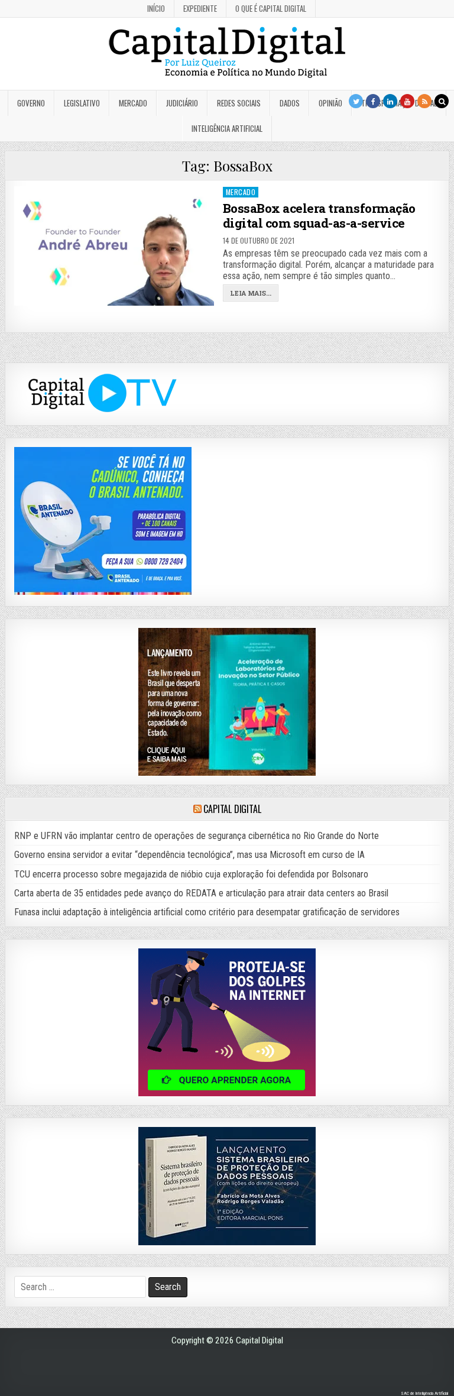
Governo (31, 103)
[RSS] (424, 101)
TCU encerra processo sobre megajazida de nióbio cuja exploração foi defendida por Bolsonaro (191, 874)
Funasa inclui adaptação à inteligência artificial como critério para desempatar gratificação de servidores (207, 912)
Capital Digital (232, 809)
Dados (290, 103)
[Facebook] (373, 101)
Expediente (200, 8)
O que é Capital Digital (270, 8)
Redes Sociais (239, 103)
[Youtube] (407, 101)
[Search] (441, 101)
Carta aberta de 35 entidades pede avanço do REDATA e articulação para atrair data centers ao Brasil (201, 893)
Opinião (330, 103)
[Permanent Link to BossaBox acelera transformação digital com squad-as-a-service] (114, 246)
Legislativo (82, 103)
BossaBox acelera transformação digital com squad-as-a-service (319, 215)
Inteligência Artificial (227, 128)
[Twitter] (356, 101)
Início (156, 8)
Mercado (133, 103)
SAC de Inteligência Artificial (424, 1393)
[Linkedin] (390, 101)
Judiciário (182, 103)
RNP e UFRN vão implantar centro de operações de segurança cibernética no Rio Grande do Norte (196, 835)
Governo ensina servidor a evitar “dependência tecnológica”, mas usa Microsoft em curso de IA (189, 854)
